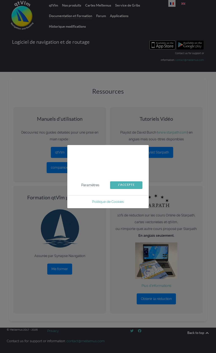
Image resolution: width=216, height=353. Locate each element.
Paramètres (90, 185)
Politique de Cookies (108, 202)
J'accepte (126, 184)
